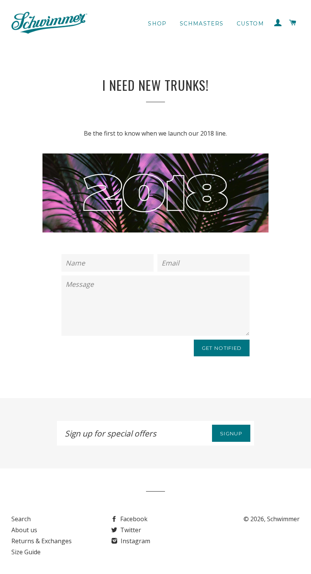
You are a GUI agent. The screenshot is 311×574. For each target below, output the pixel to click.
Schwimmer (283, 519)
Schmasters (202, 23)
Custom (250, 23)
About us (24, 530)
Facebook (133, 519)
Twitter (130, 530)
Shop (157, 23)
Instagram (134, 541)
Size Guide (26, 552)
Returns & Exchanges (41, 541)
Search (21, 519)
